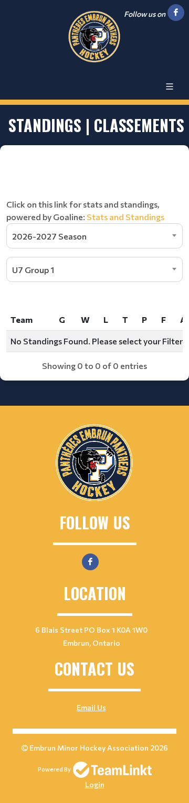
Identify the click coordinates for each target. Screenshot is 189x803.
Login (94, 784)
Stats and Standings (125, 217)
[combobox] (94, 235)
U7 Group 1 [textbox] (33, 270)
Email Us (91, 707)
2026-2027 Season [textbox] (49, 236)
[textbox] (94, 188)
